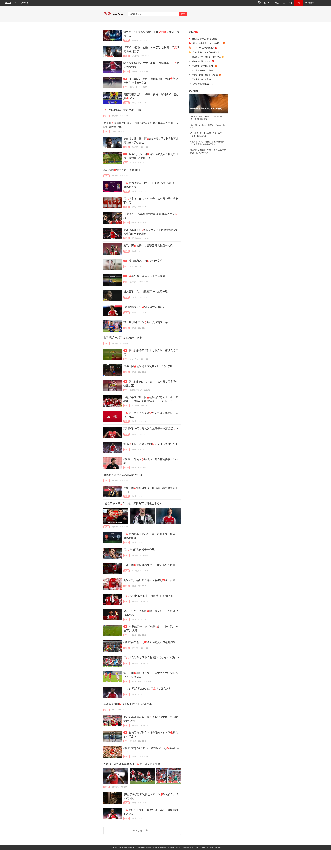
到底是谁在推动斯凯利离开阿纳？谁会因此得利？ (133, 764)
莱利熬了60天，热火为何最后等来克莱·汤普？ (151, 428)
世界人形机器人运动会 (201, 61)
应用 (15, 3)
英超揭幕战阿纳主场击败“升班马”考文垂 (127, 704)
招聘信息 (163, 847)
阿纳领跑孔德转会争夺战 (139, 549)
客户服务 (171, 847)
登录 (298, 3)
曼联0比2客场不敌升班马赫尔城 (205, 75)
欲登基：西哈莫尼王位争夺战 (147, 276)
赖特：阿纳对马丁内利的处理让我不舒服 (148, 366)
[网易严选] (276, 3)
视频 (125, 87)
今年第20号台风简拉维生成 (203, 47)
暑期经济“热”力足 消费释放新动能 (205, 52)
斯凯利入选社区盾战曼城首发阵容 (122, 475)
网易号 (126, 40)
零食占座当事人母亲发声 (202, 79)
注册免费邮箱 (309, 3)
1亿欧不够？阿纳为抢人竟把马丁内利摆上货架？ (132, 503)
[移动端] (259, 3)
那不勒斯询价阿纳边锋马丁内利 (122, 337)
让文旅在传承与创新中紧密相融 (204, 38)
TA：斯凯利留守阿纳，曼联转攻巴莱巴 (146, 322)
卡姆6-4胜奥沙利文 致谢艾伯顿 (122, 110)
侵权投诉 (218, 847)
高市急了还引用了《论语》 (203, 70)
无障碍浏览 (24, 3)
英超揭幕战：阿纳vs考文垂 (145, 260)
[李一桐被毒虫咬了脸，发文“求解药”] (208, 103)
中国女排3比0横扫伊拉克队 (203, 66)
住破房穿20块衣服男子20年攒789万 (206, 57)
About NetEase (138, 847)
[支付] (284, 3)
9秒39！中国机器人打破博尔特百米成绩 (207, 43)
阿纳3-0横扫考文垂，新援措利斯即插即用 (148, 595)
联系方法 (156, 847)
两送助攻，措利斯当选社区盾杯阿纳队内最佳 (150, 580)
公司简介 (148, 847)
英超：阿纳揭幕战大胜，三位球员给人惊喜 (149, 565)
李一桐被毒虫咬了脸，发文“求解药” (206, 108)
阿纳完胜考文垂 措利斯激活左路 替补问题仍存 (151, 657)
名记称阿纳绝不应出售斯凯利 (121, 170)
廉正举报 (210, 847)
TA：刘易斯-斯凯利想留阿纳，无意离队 (147, 688)
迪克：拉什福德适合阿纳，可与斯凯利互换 (150, 444)
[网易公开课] (267, 3)
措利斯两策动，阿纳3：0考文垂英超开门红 (149, 642)
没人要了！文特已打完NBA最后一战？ (146, 291)
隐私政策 (179, 847)
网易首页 (8, 3)
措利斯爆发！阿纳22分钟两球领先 (144, 307)
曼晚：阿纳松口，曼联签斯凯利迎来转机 (148, 245)
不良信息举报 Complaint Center (194, 847)
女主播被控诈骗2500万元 (202, 84)
